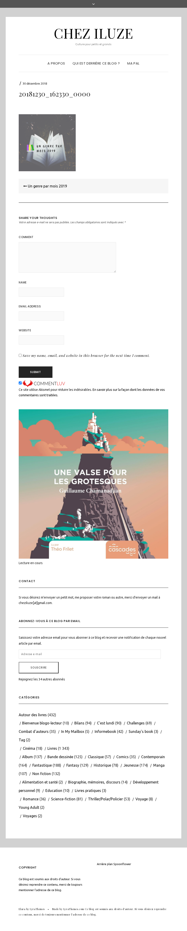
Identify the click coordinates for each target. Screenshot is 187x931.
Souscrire (39, 667)
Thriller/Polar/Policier (105, 799)
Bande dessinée (60, 757)
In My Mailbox (72, 731)
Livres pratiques (88, 790)
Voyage (141, 799)
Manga (159, 765)
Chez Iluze (93, 33)
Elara (22, 909)
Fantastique (42, 765)
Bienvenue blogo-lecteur (42, 723)
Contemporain (153, 757)
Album (27, 757)
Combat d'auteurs (34, 731)
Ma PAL (133, 63)
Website (25, 330)
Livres (52, 748)
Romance (31, 799)
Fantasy (72, 765)
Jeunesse (131, 765)
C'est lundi (105, 723)
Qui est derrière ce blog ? (96, 63)
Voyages (30, 816)
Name (22, 282)
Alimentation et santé (40, 782)
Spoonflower (122, 864)
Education (53, 790)
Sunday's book (141, 731)
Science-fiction (63, 799)
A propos (56, 63)
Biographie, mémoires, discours (94, 782)
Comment (26, 237)
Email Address (30, 306)
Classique (96, 757)
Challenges (136, 723)
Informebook (105, 731)
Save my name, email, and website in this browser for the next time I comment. (86, 355)
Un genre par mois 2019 (47, 186)
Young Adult (29, 807)
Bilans (79, 723)
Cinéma (29, 748)
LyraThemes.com (73, 909)
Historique (102, 765)
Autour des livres (33, 715)
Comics (122, 757)
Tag (22, 740)
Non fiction (41, 774)
